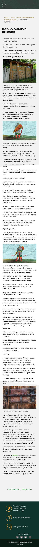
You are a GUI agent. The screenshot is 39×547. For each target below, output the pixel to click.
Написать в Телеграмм (21, 517)
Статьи (13, 18)
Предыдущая (13, 489)
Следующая (26, 489)
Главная (6, 18)
